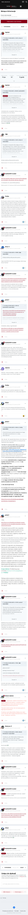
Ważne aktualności (12, 16)
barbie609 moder (10, 173)
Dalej (22, 26)
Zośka (7, 196)
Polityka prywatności (7, 911)
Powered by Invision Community (14, 912)
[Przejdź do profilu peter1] (2, 300)
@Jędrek (5, 95)
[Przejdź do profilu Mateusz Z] (2, 727)
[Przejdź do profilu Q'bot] (2, 403)
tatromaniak (7, 15)
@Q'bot (3, 853)
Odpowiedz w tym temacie (14, 21)
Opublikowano (12, 34)
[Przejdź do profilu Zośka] (2, 197)
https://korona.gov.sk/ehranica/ (17, 449)
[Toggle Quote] (3, 38)
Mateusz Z (8, 726)
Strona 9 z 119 (16, 26)
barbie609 (21, 91)
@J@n (3, 700)
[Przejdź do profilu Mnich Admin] (2, 696)
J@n (6, 134)
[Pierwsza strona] (2, 27)
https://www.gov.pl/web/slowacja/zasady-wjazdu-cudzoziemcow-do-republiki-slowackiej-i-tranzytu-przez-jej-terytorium (13, 524)
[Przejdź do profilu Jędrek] (2, 33)
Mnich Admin (9, 696)
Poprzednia (7, 26)
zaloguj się (21, 876)
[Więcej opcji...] (25, 33)
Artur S (20, 38)
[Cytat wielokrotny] (2, 70)
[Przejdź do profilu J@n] (2, 135)
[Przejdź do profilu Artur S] (2, 247)
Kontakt (16, 911)
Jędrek (7, 32)
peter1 (7, 300)
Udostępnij (7, 892)
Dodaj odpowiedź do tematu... (12, 884)
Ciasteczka (23, 911)
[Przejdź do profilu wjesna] (2, 368)
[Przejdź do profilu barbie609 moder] (2, 174)
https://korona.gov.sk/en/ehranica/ (12, 451)
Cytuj (6, 69)
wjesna (7, 367)
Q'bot (7, 402)
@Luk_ (3, 793)
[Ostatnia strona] (26, 27)
